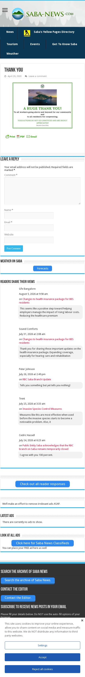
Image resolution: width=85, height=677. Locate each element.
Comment (10, 175)
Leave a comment (38, 76)
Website (8, 234)
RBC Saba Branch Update (37, 379)
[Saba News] (42, 14)
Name (8, 210)
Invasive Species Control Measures (42, 408)
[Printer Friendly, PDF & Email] (21, 136)
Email (8, 222)
